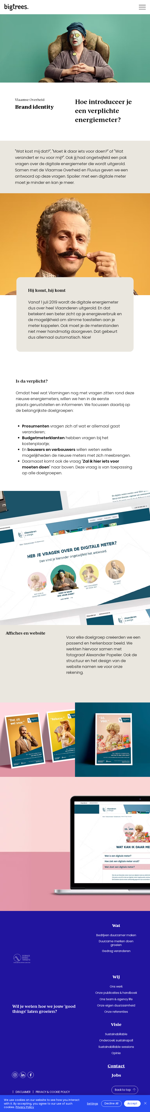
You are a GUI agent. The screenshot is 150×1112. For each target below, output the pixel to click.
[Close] (145, 1103)
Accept (132, 1103)
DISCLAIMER (23, 1092)
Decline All (111, 1103)
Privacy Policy (25, 1107)
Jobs (116, 1075)
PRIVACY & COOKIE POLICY (53, 1092)
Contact (116, 1065)
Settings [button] (92, 1104)
